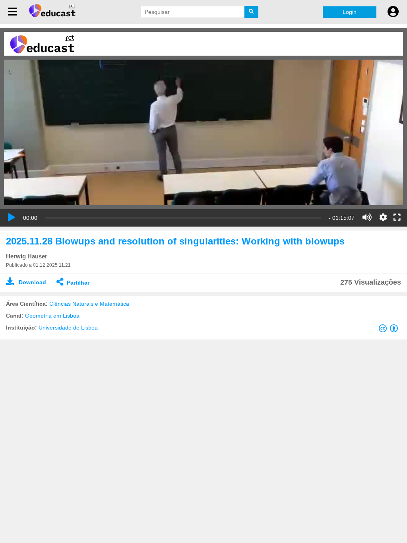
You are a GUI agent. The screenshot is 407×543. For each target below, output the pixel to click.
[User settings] (393, 12)
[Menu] (12, 11)
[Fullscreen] (397, 218)
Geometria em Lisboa (52, 315)
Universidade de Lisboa (68, 327)
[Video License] (390, 330)
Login (350, 12)
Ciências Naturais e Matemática (89, 304)
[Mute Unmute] (367, 217)
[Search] (251, 12)
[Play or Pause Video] (11, 217)
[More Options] (383, 217)
